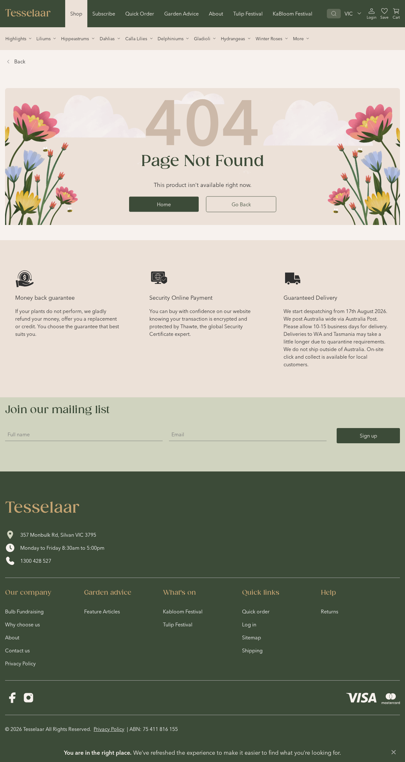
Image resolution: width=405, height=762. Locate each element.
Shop (76, 13)
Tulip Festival (248, 13)
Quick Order (139, 13)
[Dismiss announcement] (393, 752)
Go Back (241, 204)
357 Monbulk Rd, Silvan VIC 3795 (58, 535)
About (216, 13)
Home (164, 204)
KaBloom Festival (292, 13)
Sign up (368, 435)
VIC (349, 13)
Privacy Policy (109, 729)
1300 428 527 (35, 561)
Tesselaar (28, 13)
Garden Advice (181, 13)
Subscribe (103, 13)
